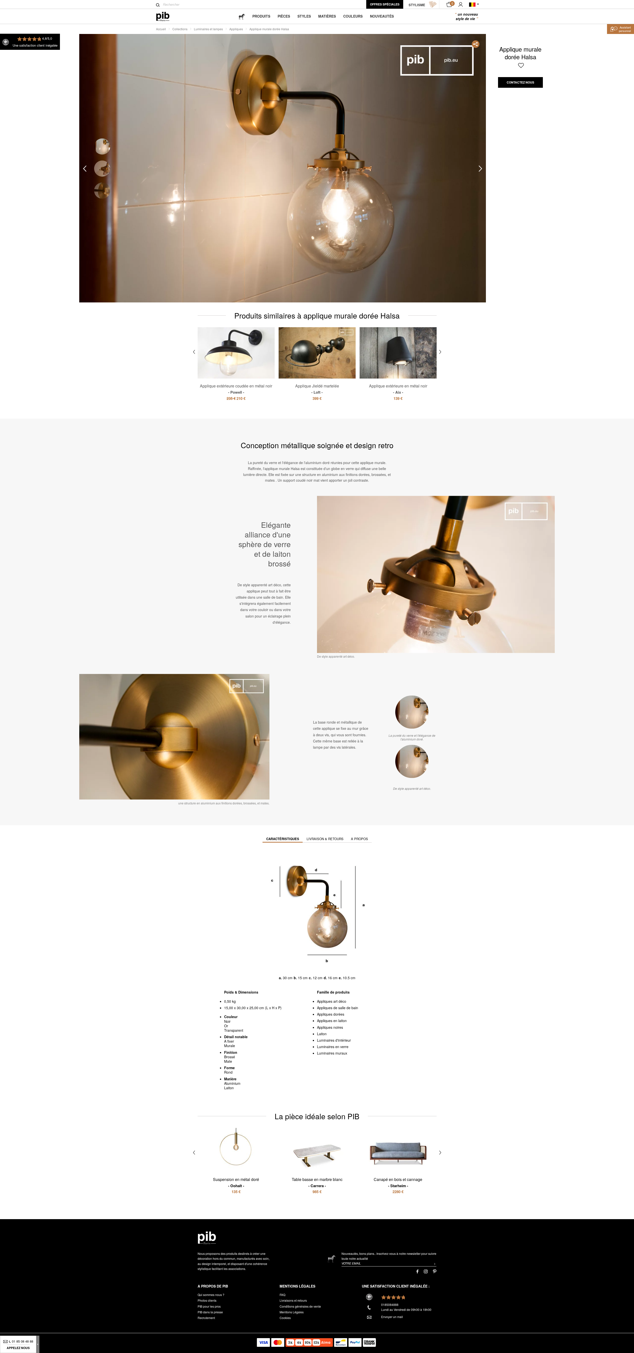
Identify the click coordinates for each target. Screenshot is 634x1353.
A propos (359, 838)
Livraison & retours (325, 838)
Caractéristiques (282, 838)
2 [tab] (102, 168)
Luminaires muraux (332, 1053)
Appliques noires (330, 1027)
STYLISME (417, 4)
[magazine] (242, 16)
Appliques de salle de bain (337, 1007)
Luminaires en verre (332, 1046)
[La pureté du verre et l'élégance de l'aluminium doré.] (411, 712)
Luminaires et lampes (208, 29)
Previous (84, 168)
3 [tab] (102, 190)
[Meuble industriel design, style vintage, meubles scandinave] (167, 16)
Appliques (236, 29)
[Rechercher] (158, 5)
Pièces (284, 16)
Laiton (322, 1033)
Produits (261, 16)
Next (480, 168)
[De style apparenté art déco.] (411, 761)
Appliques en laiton (332, 1020)
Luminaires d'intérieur (334, 1040)
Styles (304, 16)
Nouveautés (382, 16)
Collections (179, 29)
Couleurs (353, 16)
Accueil (161, 29)
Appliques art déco (331, 1001)
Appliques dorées (330, 1014)
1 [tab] (102, 146)
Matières (327, 16)
